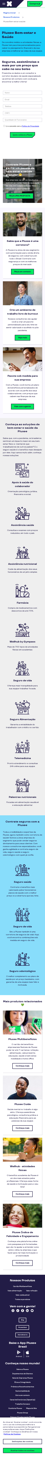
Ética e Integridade (22, 1382)
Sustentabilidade (22, 1391)
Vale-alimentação (15, 1291)
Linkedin (27, 1310)
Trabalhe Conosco (22, 1404)
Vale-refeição (31, 1291)
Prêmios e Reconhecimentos (22, 1387)
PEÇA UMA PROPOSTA (19, 196)
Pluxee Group (22, 1413)
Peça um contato (22, 272)
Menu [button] (3, 4)
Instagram (13, 1310)
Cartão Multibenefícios (22, 1286)
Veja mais (22, 338)
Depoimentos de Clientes (22, 1374)
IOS (27, 1356)
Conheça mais (22, 1066)
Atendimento (22, 1335)
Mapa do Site (31, 1408)
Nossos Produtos (11, 17)
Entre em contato (22, 1395)
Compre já (35, 4)
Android (19, 1356)
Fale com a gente (22, 406)
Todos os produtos (22, 1299)
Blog (22, 1320)
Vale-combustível (22, 1295)
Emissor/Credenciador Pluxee (22, 1417)
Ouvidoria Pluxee (15, 1408)
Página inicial (9, 13)
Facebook (22, 1310)
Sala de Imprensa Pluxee (22, 1378)
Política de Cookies (12, 1434)
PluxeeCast (22, 1327)
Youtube (32, 1310)
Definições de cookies (22, 1442)
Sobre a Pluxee (22, 1369)
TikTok (17, 1310)
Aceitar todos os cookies (22, 1451)
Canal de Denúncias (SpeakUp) (22, 1400)
